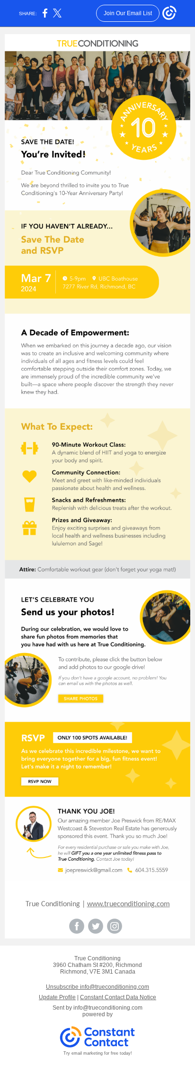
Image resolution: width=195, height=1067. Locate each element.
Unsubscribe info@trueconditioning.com (97, 987)
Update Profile (57, 997)
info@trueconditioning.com (107, 1007)
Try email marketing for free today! (97, 1053)
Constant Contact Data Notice (118, 997)
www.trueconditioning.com (128, 904)
